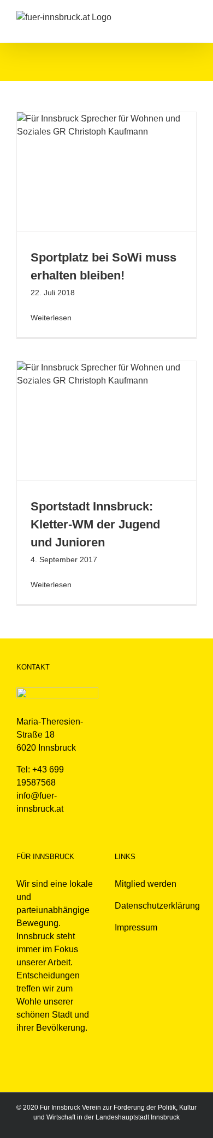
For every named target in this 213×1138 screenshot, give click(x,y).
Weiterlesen (51, 317)
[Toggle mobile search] (172, 16)
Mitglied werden (145, 884)
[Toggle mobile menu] (192, 16)
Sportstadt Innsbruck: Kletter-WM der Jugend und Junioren (95, 524)
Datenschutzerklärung (157, 905)
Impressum (136, 927)
